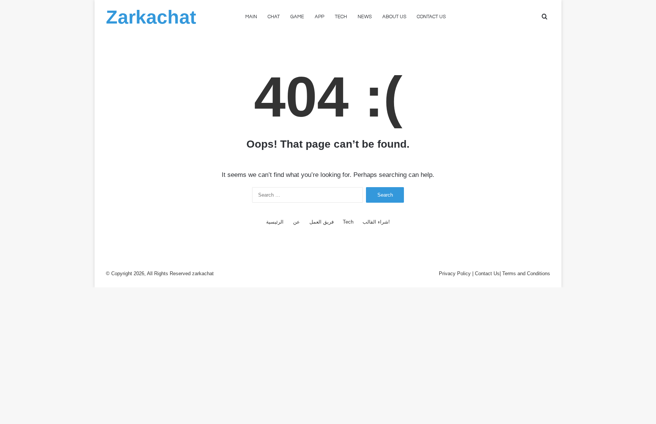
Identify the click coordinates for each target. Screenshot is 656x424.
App (319, 16)
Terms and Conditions (526, 273)
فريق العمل (321, 222)
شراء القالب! (376, 222)
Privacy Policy (455, 273)
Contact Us (487, 273)
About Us (394, 16)
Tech (341, 16)
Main (251, 16)
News (365, 16)
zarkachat (203, 273)
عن (296, 222)
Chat (274, 16)
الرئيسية (275, 222)
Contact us (431, 16)
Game (297, 16)
